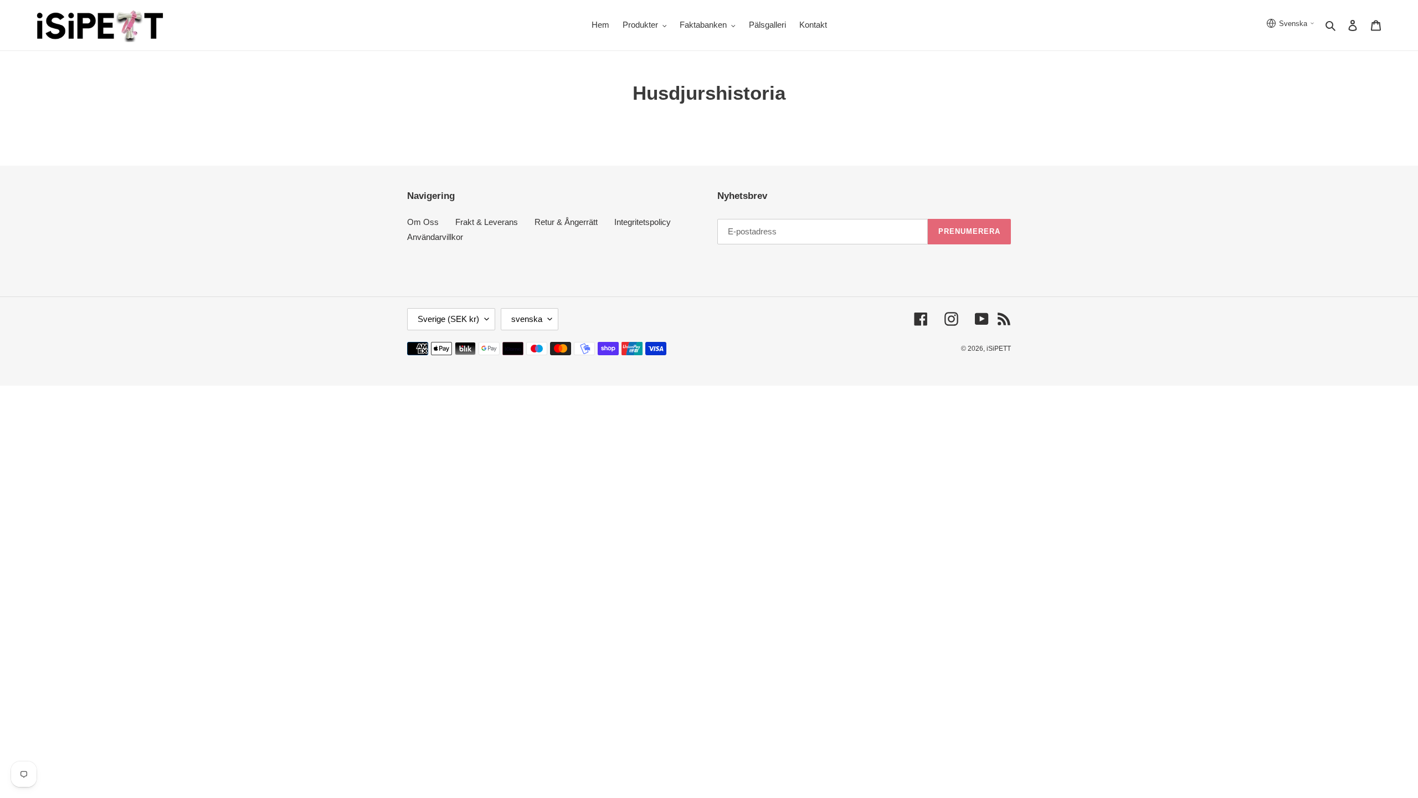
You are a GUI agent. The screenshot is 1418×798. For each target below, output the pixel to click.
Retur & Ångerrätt (566, 222)
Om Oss (423, 222)
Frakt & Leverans (486, 222)
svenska (526, 319)
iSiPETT (999, 348)
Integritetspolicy (642, 222)
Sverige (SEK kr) (448, 319)
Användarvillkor (435, 237)
